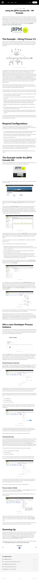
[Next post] (36, 547)
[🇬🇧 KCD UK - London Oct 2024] (19, 569)
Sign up (19, 578)
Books (12, 2)
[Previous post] (3, 547)
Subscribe (34, 2)
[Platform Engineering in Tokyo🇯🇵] (19, 567)
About (15, 2)
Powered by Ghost (34, 578)
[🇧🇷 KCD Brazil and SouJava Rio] (19, 564)
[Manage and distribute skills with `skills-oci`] (19, 562)
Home (9, 2)
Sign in (30, 2)
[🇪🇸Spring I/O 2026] (19, 559)
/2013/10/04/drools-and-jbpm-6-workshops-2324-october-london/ (16, 542)
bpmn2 (24, 8)
